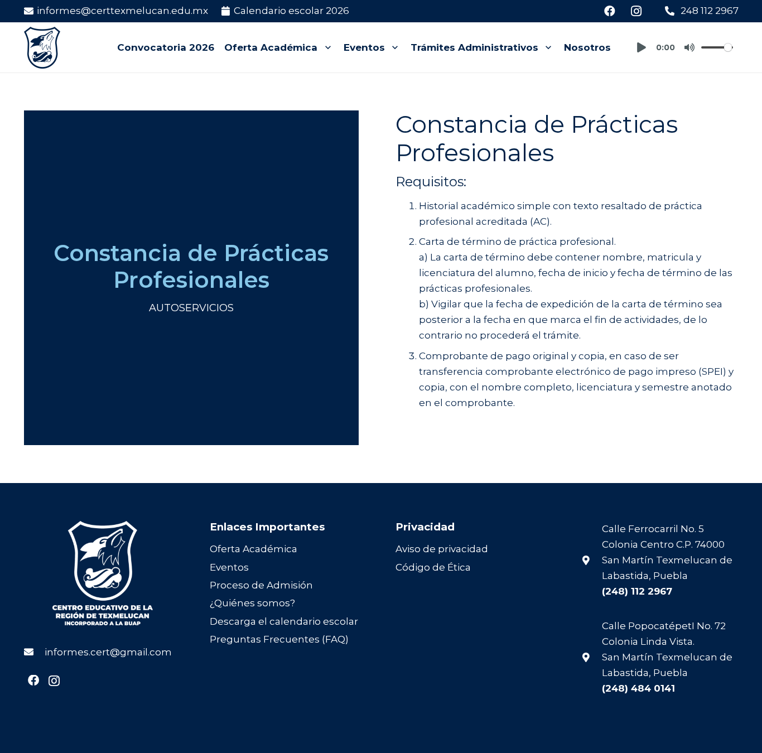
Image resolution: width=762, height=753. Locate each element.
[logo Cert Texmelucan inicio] (42, 48)
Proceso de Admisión (261, 585)
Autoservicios (191, 308)
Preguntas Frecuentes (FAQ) (279, 639)
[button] (325, 47)
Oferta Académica (253, 548)
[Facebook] (610, 11)
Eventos (229, 567)
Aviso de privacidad (442, 548)
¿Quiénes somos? (252, 603)
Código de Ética (433, 567)
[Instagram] (636, 11)
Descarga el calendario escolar (284, 621)
